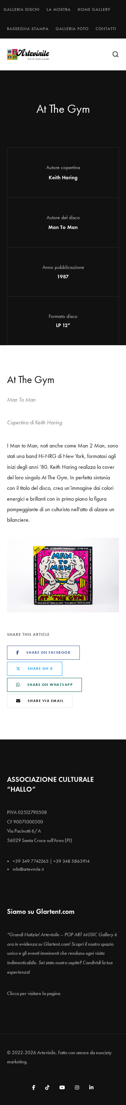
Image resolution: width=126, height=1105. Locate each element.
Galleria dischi (22, 9)
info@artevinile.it (28, 869)
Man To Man (63, 227)
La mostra (59, 9)
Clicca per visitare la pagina (33, 993)
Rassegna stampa (28, 28)
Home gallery (94, 9)
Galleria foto (72, 28)
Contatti (106, 28)
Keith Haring (63, 177)
